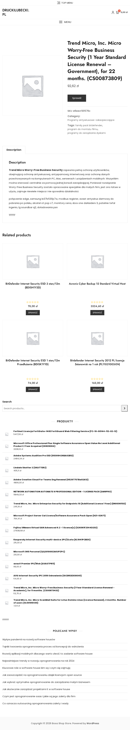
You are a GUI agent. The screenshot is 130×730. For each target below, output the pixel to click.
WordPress (93, 723)
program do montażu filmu (83, 129)
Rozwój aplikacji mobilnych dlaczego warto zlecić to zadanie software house (47, 653)
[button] (65, 22)
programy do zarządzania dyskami (87, 133)
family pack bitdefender (88, 125)
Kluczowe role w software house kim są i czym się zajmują (36, 668)
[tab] (13, 150)
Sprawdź (76, 98)
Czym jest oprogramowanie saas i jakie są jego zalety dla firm (38, 696)
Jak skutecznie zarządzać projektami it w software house (36, 689)
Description (13, 149)
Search (7, 401)
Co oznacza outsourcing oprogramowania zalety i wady (35, 703)
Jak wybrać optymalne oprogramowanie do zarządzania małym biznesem (46, 682)
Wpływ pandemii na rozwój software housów (28, 639)
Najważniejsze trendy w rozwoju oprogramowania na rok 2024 (38, 660)
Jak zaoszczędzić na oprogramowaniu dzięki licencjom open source (42, 675)
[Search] (124, 408)
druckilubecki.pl (15, 12)
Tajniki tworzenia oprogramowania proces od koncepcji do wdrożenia (43, 646)
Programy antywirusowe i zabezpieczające (91, 120)
